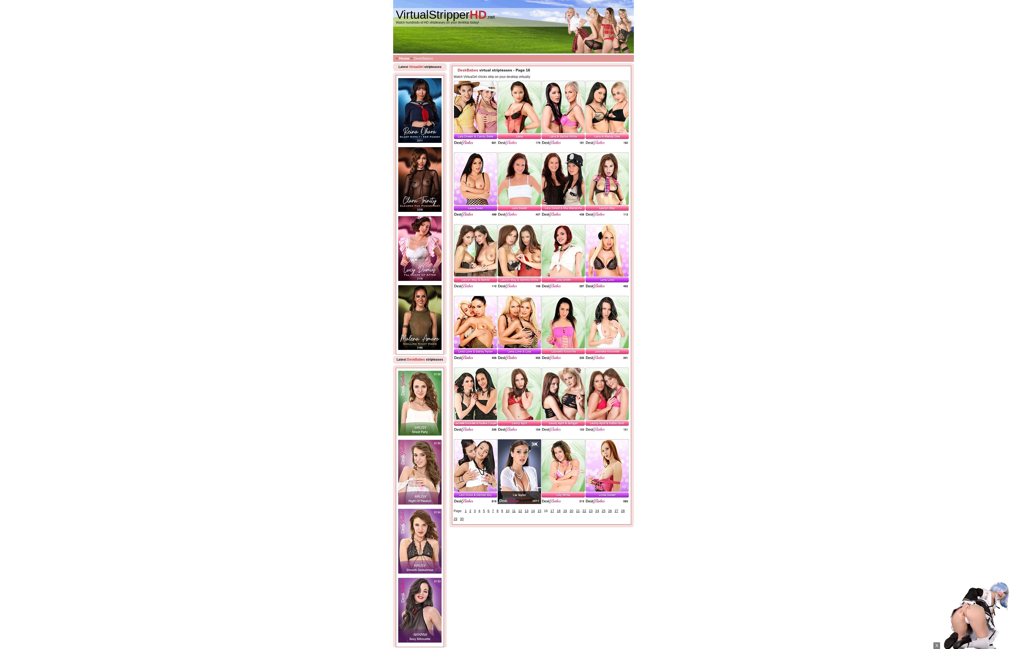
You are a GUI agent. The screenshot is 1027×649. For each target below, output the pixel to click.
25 (604, 511)
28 (623, 511)
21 (578, 511)
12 (520, 511)
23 (591, 511)
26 (610, 511)
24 (597, 511)
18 (559, 511)
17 (552, 511)
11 (514, 511)
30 (462, 519)
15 (539, 511)
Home (404, 58)
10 (507, 511)
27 (616, 511)
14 (533, 511)
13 (526, 511)
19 (565, 511)
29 (455, 519)
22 (584, 511)
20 (571, 511)
